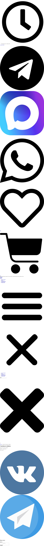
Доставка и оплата (3, 281)
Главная (1, 444)
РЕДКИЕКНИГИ (1, 278)
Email (0, 542)
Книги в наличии (3, 279)
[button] (22, 327)
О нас (2, 373)
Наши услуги (3, 280)
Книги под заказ (3, 375)
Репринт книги (3, 282)
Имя (0, 541)
